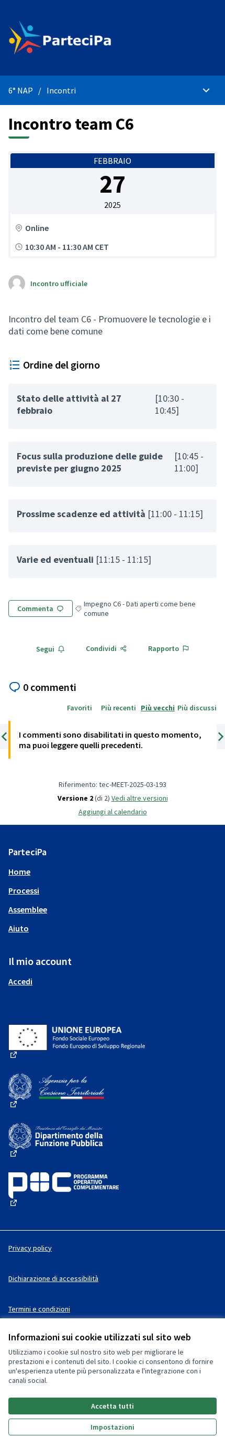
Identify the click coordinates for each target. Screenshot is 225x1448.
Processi (23, 890)
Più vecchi (158, 707)
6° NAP (20, 90)
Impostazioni (112, 1427)
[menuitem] (112, 871)
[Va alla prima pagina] (85, 38)
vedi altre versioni (139, 798)
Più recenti (118, 707)
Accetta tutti (112, 1406)
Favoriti (79, 707)
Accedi (20, 981)
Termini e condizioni (39, 1309)
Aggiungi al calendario (112, 811)
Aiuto (18, 928)
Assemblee (27, 909)
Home (19, 871)
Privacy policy (30, 1248)
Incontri (61, 90)
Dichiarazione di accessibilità (53, 1278)
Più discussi (197, 707)
